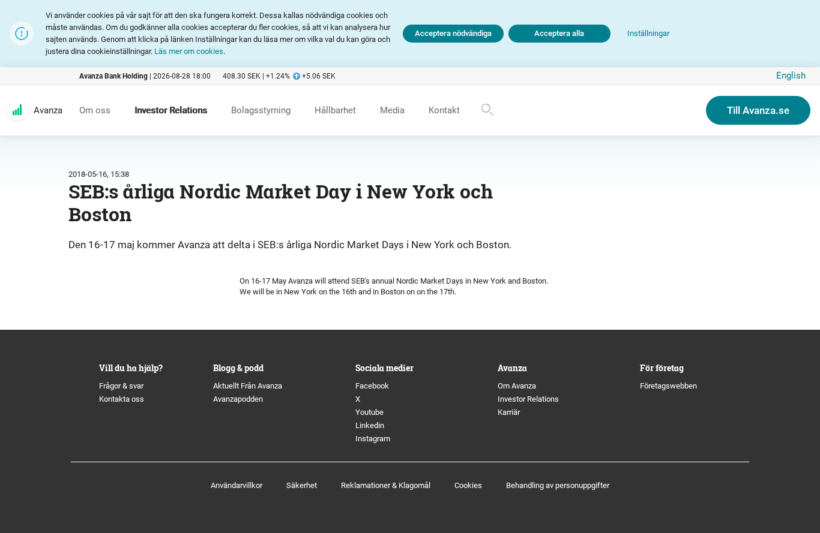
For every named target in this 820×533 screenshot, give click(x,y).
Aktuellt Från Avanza (247, 385)
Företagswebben (669, 385)
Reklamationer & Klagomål (385, 485)
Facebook (372, 385)
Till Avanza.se (758, 110)
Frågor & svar (121, 385)
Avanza (48, 110)
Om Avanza (517, 385)
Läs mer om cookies (188, 51)
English (791, 75)
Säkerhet (301, 485)
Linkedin (369, 425)
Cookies (468, 485)
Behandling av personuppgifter (557, 485)
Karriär (509, 412)
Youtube (369, 412)
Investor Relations (528, 399)
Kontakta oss (121, 399)
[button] (648, 34)
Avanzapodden (238, 399)
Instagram (372, 438)
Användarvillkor (236, 485)
